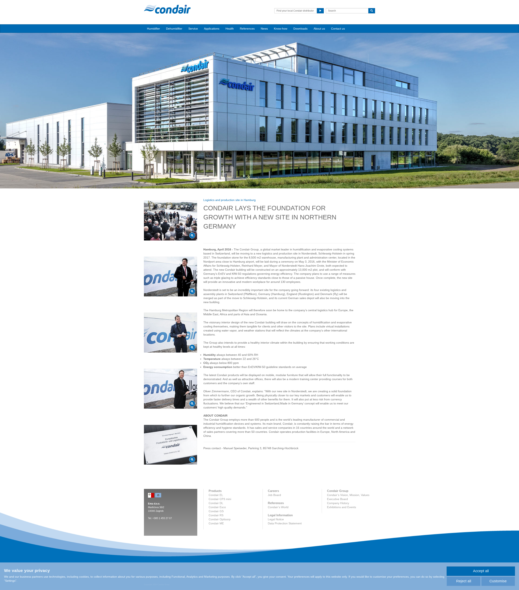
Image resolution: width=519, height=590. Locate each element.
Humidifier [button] (153, 28)
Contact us (338, 28)
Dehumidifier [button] (174, 28)
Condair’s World (278, 507)
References (247, 28)
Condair (167, 9)
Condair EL (216, 495)
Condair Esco (217, 507)
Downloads (300, 28)
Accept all (481, 571)
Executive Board (337, 499)
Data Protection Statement (285, 523)
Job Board (274, 495)
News (264, 28)
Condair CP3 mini (220, 499)
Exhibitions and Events (341, 507)
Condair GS (216, 511)
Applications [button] (211, 28)
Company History (338, 503)
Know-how (280, 28)
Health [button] (229, 28)
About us (319, 28)
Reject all (463, 581)
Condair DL (216, 503)
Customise (498, 581)
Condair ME (216, 523)
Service (193, 28)
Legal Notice (276, 519)
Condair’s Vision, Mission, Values (348, 495)
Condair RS (216, 515)
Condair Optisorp (220, 519)
